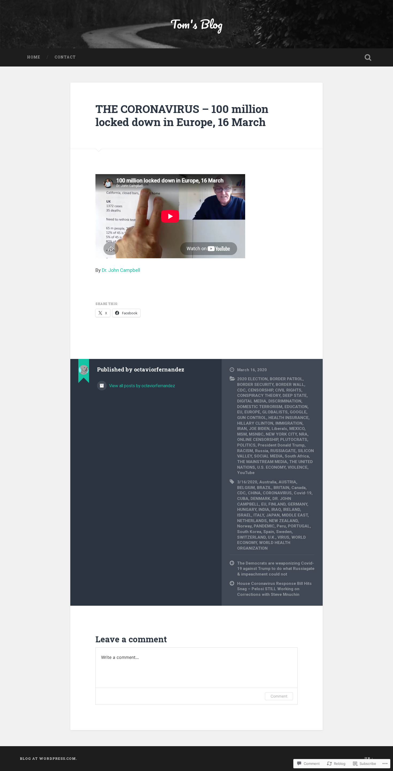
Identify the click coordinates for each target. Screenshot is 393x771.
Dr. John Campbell (121, 270)
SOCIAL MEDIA (268, 456)
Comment (279, 696)
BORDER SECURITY (255, 384)
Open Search (368, 57)
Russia (261, 450)
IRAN (242, 428)
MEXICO (297, 428)
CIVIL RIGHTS (288, 390)
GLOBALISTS (275, 412)
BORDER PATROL (286, 379)
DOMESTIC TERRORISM (259, 406)
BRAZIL (264, 487)
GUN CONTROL (251, 417)
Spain (268, 531)
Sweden (284, 531)
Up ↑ (368, 758)
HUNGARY (246, 509)
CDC (241, 390)
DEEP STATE (295, 395)
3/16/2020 (247, 482)
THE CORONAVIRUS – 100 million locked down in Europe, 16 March (181, 115)
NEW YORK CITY (281, 434)
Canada (298, 487)
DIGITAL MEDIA (251, 401)
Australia (267, 482)
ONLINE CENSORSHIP (257, 439)
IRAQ (276, 509)
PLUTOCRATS (293, 439)
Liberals (279, 428)
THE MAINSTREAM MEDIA (262, 461)
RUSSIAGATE (283, 450)
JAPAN (273, 515)
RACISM (245, 450)
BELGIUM (246, 487)
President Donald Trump (281, 445)
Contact (65, 57)
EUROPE (252, 412)
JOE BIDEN (259, 428)
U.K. (271, 537)
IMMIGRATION (288, 423)
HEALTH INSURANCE (288, 417)
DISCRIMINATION (284, 401)
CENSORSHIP (260, 390)
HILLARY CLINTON (255, 423)
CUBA (242, 498)
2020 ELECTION (252, 379)
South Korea (249, 531)
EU (239, 412)
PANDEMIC (264, 526)
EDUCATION (295, 406)
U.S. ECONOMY (271, 467)
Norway (244, 526)
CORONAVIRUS (277, 493)
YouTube (246, 472)
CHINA (254, 493)
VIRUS (283, 537)
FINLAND (277, 504)
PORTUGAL (299, 526)
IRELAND (291, 509)
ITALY (258, 515)
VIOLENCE (297, 467)
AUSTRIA (287, 482)
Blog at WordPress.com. (48, 758)
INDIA (264, 509)
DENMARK (260, 498)
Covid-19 (302, 493)
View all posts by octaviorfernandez (141, 385)
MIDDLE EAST (295, 515)
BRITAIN (281, 487)
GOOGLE (298, 412)
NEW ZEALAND (283, 520)
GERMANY (297, 504)
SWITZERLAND (251, 537)
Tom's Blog (196, 23)
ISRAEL (244, 515)
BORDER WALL (290, 384)
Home (33, 57)
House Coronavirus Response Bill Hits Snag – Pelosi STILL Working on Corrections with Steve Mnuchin (274, 589)
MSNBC (256, 434)
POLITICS (246, 445)
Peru (281, 526)
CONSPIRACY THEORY (258, 395)
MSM (242, 434)
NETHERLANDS (252, 520)
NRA (303, 434)
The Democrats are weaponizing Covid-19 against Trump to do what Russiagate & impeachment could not (275, 569)
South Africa (297, 456)
